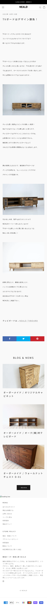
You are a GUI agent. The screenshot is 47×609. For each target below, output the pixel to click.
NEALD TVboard (28, 320)
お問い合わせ (7, 514)
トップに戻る (7, 517)
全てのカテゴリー (9, 507)
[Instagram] (3, 581)
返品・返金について (10, 536)
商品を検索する (8, 510)
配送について (7, 546)
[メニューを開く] (3, 7)
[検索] (40, 7)
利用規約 (6, 520)
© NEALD (23, 590)
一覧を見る (23, 487)
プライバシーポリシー (10, 539)
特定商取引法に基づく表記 (12, 549)
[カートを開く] (44, 7)
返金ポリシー (7, 524)
